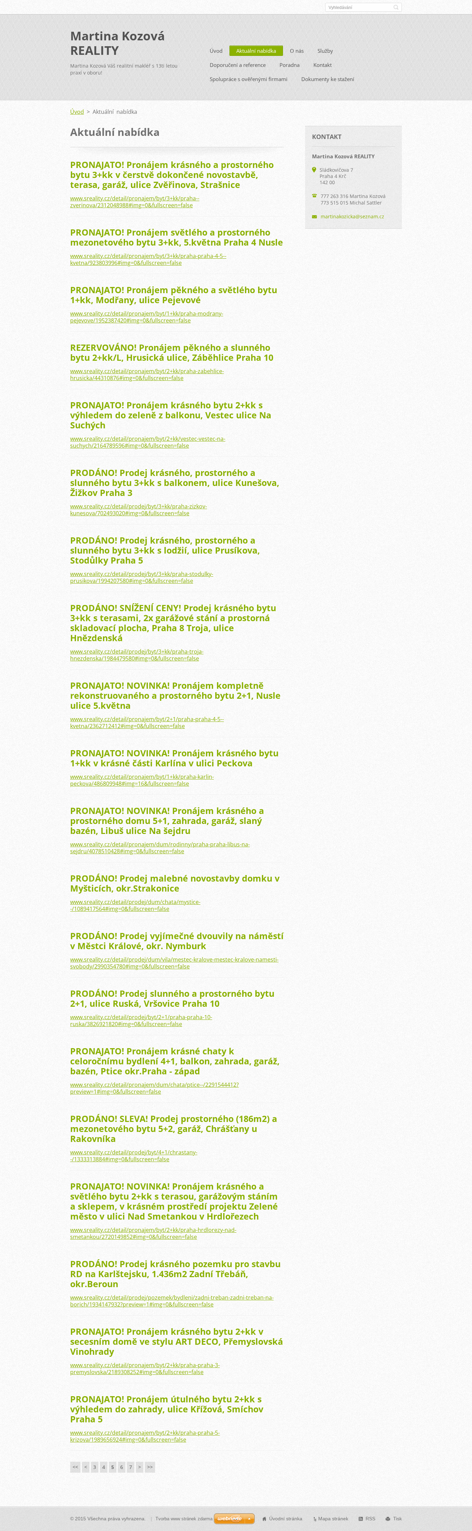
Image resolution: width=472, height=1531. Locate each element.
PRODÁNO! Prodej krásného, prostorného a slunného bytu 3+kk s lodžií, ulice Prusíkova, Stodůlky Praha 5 (165, 550)
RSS (370, 1518)
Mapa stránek (333, 1518)
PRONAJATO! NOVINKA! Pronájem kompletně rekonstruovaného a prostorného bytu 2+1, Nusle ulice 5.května (175, 695)
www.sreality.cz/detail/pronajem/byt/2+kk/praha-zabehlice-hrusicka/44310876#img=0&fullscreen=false (147, 374)
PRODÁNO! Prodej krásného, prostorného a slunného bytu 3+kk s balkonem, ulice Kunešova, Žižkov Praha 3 (174, 482)
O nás (297, 50)
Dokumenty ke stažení (327, 79)
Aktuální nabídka (256, 50)
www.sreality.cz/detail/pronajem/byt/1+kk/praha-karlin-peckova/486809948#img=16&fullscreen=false (142, 780)
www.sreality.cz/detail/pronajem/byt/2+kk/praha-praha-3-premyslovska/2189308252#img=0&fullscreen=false (145, 1368)
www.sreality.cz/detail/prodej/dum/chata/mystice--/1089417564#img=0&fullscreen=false (135, 905)
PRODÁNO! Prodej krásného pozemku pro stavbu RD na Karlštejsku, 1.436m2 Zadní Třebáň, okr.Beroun (175, 1274)
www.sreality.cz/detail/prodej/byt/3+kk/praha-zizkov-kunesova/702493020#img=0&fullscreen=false (138, 510)
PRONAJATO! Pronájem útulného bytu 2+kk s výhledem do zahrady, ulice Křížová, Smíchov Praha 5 (166, 1409)
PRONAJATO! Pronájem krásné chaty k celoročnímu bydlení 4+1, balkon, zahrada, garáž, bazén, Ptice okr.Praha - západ (175, 1061)
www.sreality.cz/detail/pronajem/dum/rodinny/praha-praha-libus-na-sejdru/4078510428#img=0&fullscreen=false (160, 848)
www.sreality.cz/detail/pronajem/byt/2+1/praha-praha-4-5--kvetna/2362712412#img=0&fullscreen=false (147, 722)
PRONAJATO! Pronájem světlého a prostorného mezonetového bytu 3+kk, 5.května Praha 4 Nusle (176, 237)
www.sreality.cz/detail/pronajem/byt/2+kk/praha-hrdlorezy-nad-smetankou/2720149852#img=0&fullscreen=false (153, 1233)
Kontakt (322, 64)
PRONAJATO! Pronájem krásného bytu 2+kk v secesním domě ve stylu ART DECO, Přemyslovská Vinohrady (176, 1341)
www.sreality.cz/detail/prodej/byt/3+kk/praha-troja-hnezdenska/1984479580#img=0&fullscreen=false (137, 655)
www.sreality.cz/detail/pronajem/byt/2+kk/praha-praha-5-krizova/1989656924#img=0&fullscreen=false (145, 1436)
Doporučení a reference (238, 64)
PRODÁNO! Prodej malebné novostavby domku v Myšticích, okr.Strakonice (175, 883)
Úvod (216, 50)
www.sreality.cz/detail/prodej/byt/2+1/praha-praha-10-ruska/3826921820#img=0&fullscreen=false (141, 1020)
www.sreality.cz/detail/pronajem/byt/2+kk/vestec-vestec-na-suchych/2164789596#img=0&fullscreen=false (147, 442)
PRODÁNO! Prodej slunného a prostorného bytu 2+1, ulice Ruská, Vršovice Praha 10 (172, 998)
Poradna (290, 64)
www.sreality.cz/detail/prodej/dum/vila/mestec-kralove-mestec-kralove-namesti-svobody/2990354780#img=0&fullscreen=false (174, 963)
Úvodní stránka (285, 1518)
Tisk (397, 1518)
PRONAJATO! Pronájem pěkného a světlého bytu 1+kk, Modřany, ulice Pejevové (173, 295)
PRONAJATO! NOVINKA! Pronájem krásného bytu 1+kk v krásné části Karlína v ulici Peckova (174, 758)
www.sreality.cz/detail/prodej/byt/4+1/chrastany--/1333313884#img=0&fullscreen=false (133, 1156)
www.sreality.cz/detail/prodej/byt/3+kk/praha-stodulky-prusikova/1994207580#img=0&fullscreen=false (141, 577)
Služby (325, 50)
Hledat (396, 7)
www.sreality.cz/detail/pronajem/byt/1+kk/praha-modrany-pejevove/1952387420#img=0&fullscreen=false (146, 317)
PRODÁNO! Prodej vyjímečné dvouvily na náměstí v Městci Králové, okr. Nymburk (177, 941)
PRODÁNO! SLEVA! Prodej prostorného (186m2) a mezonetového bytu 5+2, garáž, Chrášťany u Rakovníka (173, 1128)
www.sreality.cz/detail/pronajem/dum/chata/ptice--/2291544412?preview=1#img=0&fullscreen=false (154, 1088)
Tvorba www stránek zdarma (184, 1518)
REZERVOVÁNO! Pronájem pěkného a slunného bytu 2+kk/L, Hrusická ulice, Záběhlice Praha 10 (171, 352)
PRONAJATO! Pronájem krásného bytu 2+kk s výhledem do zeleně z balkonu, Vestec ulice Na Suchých (170, 415)
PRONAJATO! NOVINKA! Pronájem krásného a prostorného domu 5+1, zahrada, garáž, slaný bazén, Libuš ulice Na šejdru (167, 820)
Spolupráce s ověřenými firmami (248, 79)
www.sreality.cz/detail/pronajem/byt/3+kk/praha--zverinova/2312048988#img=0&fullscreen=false (134, 202)
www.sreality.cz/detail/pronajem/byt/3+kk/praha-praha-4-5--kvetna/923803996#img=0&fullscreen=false (148, 259)
